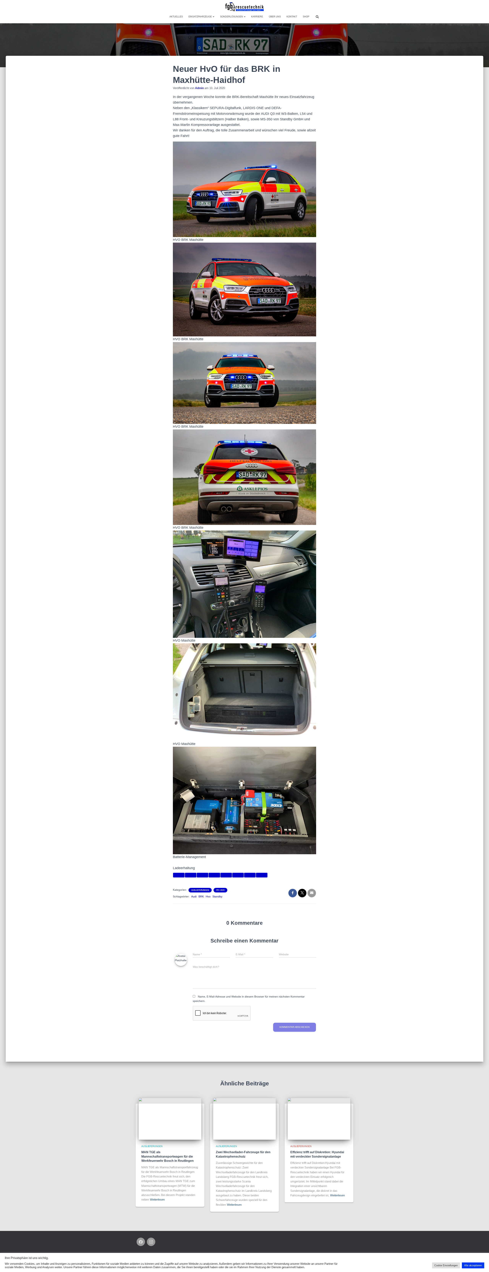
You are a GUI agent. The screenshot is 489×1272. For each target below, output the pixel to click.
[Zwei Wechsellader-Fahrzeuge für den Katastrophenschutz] (244, 1118)
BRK (201, 896)
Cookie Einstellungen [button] (446, 1265)
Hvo (208, 896)
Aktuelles (176, 16)
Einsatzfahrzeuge (200, 16)
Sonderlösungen (232, 16)
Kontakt (292, 16)
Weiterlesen (157, 1199)
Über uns (275, 16)
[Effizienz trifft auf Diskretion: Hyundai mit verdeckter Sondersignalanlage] (319, 1118)
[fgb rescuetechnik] (244, 6)
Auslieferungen (200, 890)
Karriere (257, 16)
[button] (213, 16)
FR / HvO (220, 890)
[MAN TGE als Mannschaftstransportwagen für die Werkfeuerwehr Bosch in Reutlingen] (170, 1118)
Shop (306, 16)
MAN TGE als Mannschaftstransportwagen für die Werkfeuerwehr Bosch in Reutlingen (167, 1156)
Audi (194, 896)
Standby (217, 896)
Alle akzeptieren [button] (473, 1265)
